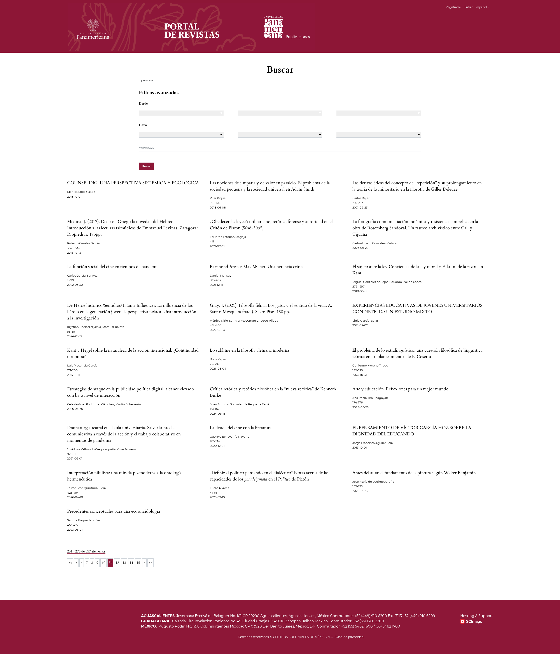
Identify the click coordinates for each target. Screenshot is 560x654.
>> (150, 562)
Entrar (468, 7)
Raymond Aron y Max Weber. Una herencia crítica (257, 267)
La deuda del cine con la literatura (240, 428)
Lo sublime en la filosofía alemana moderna (249, 350)
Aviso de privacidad (349, 637)
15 (138, 562)
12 (117, 562)
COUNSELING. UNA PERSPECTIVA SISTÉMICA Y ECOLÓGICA (133, 183)
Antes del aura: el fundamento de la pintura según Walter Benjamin (414, 473)
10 (103, 562)
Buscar (146, 166)
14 (131, 562)
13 (124, 562)
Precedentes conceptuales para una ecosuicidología (113, 511)
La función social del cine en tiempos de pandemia (113, 267)
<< (70, 562)
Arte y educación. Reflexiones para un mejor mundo (400, 389)
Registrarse (453, 7)
